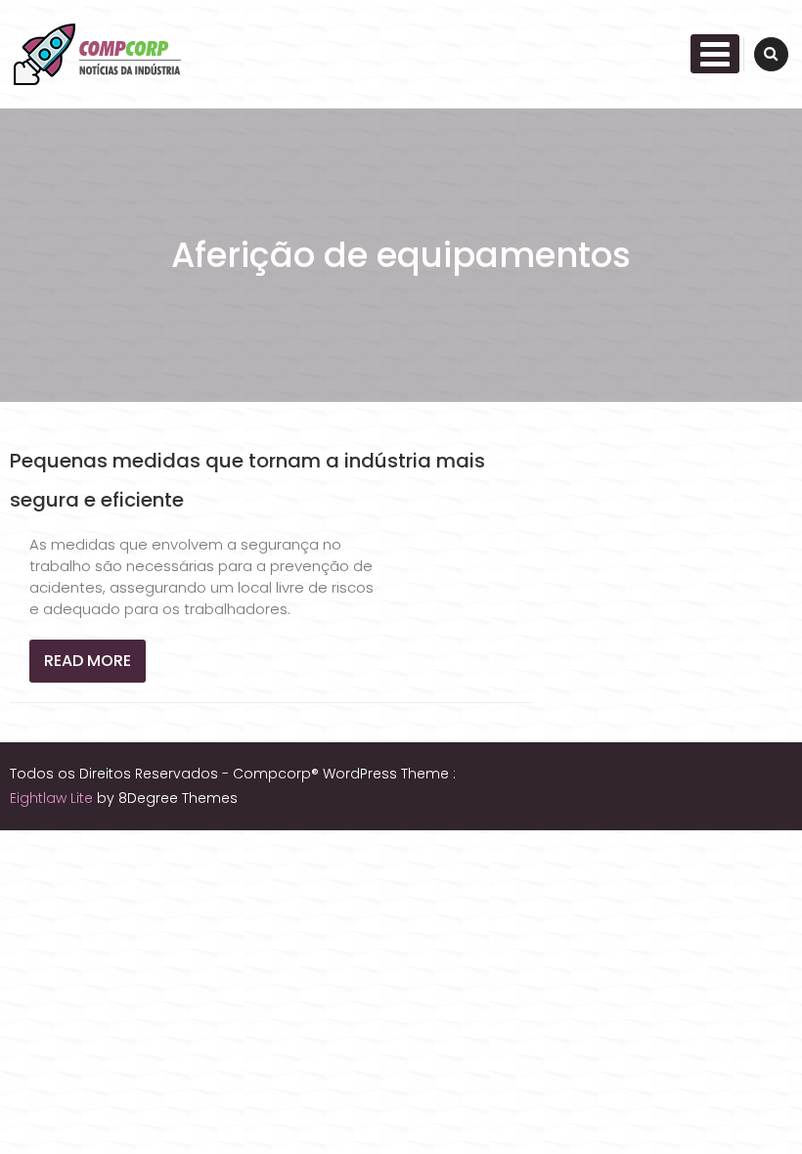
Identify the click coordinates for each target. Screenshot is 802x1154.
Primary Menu (715, 53)
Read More (87, 660)
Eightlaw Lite (53, 798)
